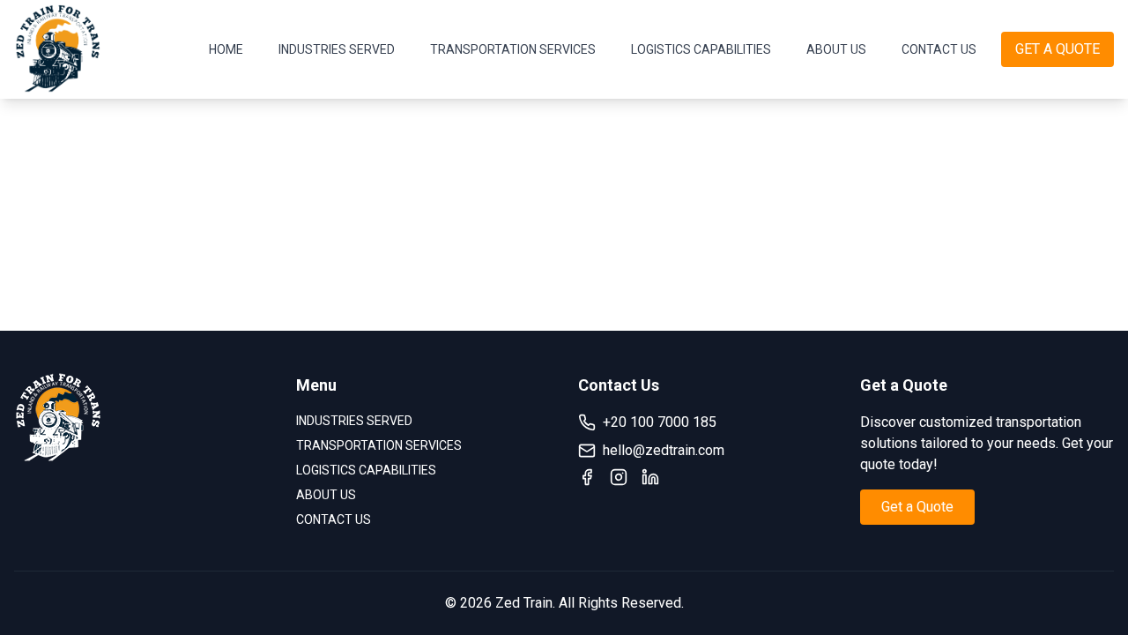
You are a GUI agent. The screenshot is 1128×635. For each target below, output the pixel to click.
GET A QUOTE (1057, 49)
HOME (226, 49)
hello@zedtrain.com (663, 450)
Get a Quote (917, 506)
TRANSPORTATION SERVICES (513, 49)
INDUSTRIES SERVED (336, 49)
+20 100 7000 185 (659, 422)
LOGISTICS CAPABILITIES (701, 49)
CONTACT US (939, 49)
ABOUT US (836, 49)
